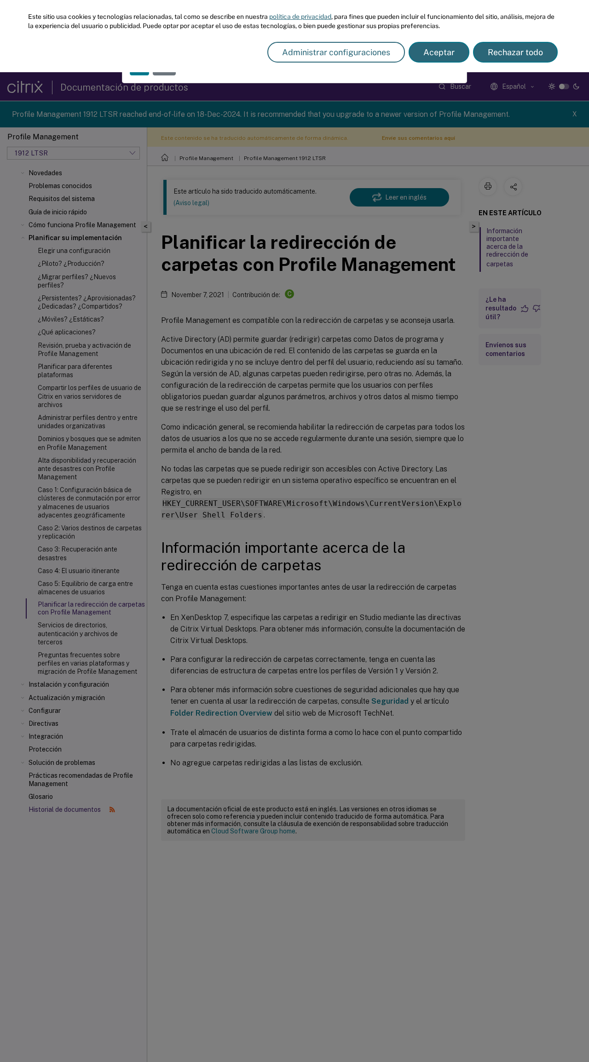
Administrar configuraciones (336, 52)
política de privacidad (300, 16)
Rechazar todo (515, 52)
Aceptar (439, 52)
